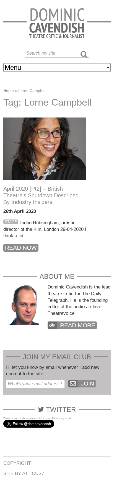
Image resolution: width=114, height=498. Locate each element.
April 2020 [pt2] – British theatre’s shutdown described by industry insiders (41, 195)
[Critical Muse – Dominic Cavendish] (57, 22)
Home (8, 90)
